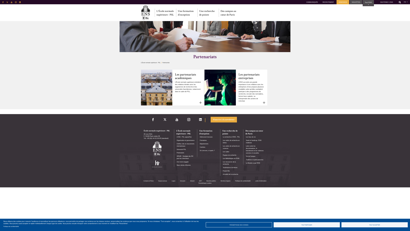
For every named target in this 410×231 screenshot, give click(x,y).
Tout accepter (374, 225)
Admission (343, 2)
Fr (405, 2)
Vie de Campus (250, 156)
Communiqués (312, 2)
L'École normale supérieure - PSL (165, 12)
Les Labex (226, 152)
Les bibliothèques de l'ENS (231, 158)
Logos (173, 181)
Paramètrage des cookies (239, 225)
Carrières (202, 147)
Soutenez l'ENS (386, 2)
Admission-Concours (206, 137)
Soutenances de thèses (230, 167)
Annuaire (182, 181)
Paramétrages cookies (205, 183)
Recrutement (328, 2)
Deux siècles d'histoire (184, 165)
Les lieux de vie (251, 137)
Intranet (192, 181)
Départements (204, 144)
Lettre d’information (260, 181)
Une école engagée (183, 162)
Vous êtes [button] (356, 2)
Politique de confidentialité (243, 181)
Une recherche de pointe (207, 12)
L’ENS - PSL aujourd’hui (184, 137)
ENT (200, 181)
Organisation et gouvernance (185, 140)
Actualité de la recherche (230, 174)
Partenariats (180, 153)
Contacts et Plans (149, 181)
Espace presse (162, 181)
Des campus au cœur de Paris (228, 12)
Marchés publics (211, 181)
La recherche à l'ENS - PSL (231, 137)
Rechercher (399, 2)
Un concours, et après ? (207, 150)
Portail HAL (226, 171)
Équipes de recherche (229, 155)
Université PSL (181, 149)
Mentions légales (226, 181)
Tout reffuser (306, 225)
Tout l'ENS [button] (368, 2)
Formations (203, 140)
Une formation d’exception (186, 12)
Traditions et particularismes (254, 160)
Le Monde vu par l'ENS (253, 163)
